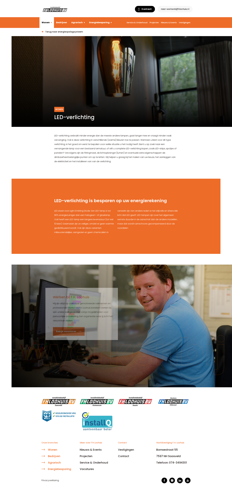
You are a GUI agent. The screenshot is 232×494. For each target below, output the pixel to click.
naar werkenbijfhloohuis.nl (175, 9)
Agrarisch (77, 22)
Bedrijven (61, 22)
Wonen (46, 22)
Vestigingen (184, 22)
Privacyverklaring (50, 480)
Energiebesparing (99, 22)
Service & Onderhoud (137, 22)
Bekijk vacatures (62, 331)
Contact (146, 9)
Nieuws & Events (169, 22)
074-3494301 (178, 462)
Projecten (154, 22)
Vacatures (87, 469)
